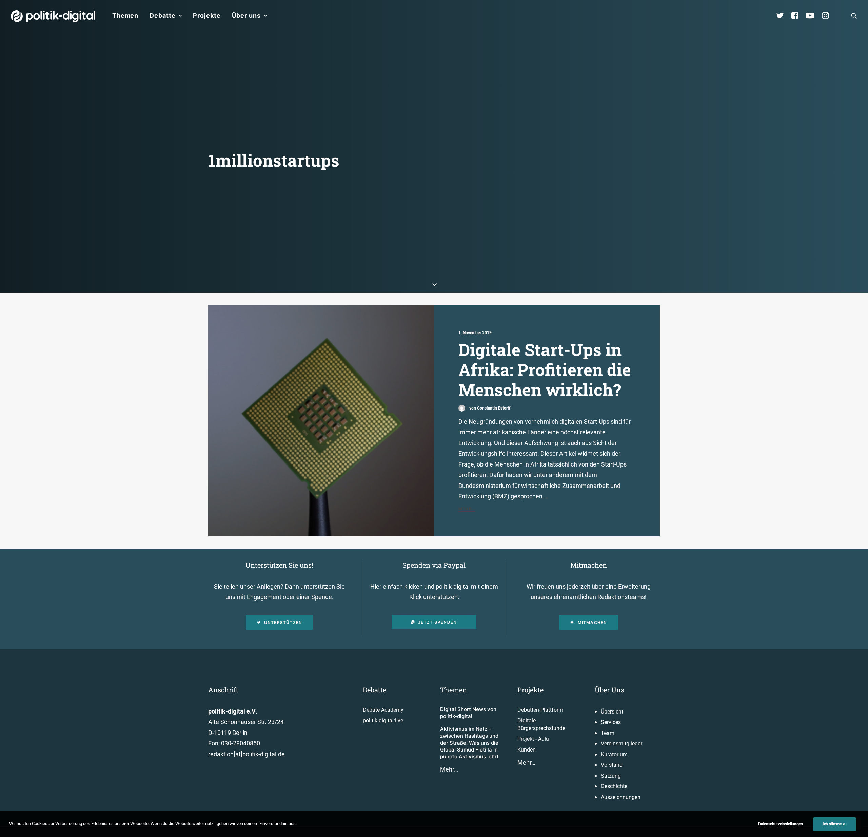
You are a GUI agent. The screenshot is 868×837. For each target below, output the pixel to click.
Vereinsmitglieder (621, 743)
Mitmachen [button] (592, 622)
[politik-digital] (53, 16)
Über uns (246, 15)
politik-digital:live (383, 720)
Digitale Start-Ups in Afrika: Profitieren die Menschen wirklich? (544, 369)
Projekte (206, 15)
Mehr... (467, 508)
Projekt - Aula (533, 739)
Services (611, 722)
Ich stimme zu (835, 824)
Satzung (611, 776)
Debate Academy (383, 710)
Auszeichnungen (620, 797)
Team (607, 733)
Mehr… (449, 769)
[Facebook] (797, 15)
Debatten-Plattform (540, 710)
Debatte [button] (162, 15)
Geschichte (614, 786)
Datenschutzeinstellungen (780, 824)
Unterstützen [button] (283, 622)
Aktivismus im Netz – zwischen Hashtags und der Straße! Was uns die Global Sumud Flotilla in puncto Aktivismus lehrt (469, 743)
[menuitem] (125, 15)
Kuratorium (614, 754)
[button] (854, 15)
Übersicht (612, 711)
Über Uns (609, 689)
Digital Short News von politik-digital (468, 712)
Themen (125, 15)
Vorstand (612, 765)
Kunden (526, 749)
